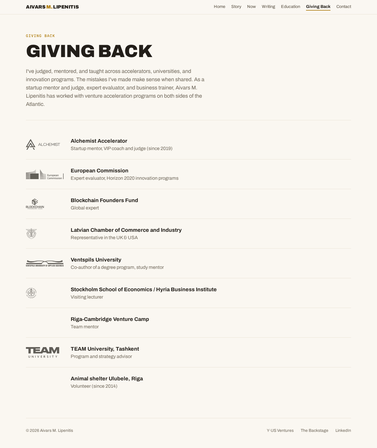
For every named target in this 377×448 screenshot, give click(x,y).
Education (290, 6)
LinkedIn (343, 430)
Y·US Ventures (280, 430)
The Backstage (314, 430)
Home (219, 6)
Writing (268, 6)
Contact (343, 6)
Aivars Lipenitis (52, 6)
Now (251, 6)
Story (236, 6)
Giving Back (318, 6)
